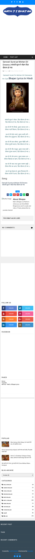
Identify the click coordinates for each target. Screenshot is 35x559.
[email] (20, 1)
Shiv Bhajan (6, 506)
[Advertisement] (17, 36)
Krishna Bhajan (7, 494)
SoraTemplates (13, 551)
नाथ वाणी (5, 513)
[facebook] (14, 1)
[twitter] (12, 1)
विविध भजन (5, 516)
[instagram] (17, 1)
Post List (14, 57)
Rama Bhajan (7, 503)
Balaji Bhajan (7, 484)
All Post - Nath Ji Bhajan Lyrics (10, 384)
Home (5, 57)
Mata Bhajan (6, 497)
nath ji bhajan (7, 500)
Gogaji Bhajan (7, 491)
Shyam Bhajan (7, 510)
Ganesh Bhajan (7, 487)
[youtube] (23, 1)
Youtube (4, 383)
